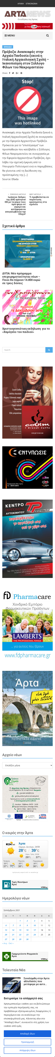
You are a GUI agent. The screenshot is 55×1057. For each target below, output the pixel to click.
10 (35, 925)
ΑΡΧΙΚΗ (21, 3)
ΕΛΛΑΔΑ (8, 47)
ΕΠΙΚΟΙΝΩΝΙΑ (31, 3)
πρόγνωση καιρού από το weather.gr (25, 872)
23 (27, 934)
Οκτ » (11, 943)
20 (6, 934)
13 (6, 930)
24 (35, 934)
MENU (11, 35)
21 (13, 934)
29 (20, 939)
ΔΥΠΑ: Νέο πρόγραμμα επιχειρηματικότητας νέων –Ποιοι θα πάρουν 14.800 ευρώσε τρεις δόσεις (21, 278)
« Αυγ (4, 943)
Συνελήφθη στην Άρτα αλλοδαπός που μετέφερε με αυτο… (36, 981)
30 (27, 939)
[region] (27, 1025)
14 (13, 930)
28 (13, 939)
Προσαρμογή (27, 1041)
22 (20, 934)
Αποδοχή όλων (27, 1033)
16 (27, 930)
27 (6, 939)
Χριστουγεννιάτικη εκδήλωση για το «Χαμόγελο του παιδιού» (26, 330)
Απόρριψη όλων (28, 1050)
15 (20, 930)
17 (35, 930)
